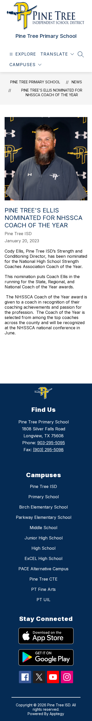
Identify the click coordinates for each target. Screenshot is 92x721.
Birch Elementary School (43, 507)
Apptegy (57, 713)
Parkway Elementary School (43, 517)
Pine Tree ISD (43, 486)
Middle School (43, 527)
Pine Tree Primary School (35, 82)
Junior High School (44, 537)
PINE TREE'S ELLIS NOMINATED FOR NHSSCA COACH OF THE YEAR (51, 92)
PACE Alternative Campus (43, 568)
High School (43, 548)
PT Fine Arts (43, 589)
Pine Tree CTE (43, 579)
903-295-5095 (51, 442)
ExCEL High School (43, 558)
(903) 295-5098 (48, 449)
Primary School (43, 496)
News (77, 82)
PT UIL (43, 599)
